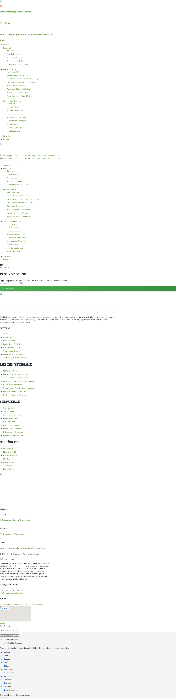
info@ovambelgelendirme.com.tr (15, 12)
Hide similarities (11, 640)
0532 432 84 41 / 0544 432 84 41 (13, 534)
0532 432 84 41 (5, 147)
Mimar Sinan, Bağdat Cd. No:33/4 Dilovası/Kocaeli (23, 548)
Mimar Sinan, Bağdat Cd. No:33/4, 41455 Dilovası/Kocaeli (21, 604)
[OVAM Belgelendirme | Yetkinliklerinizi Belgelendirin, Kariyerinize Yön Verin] (30, 155)
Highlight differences (13, 643)
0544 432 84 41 (5, 150)
